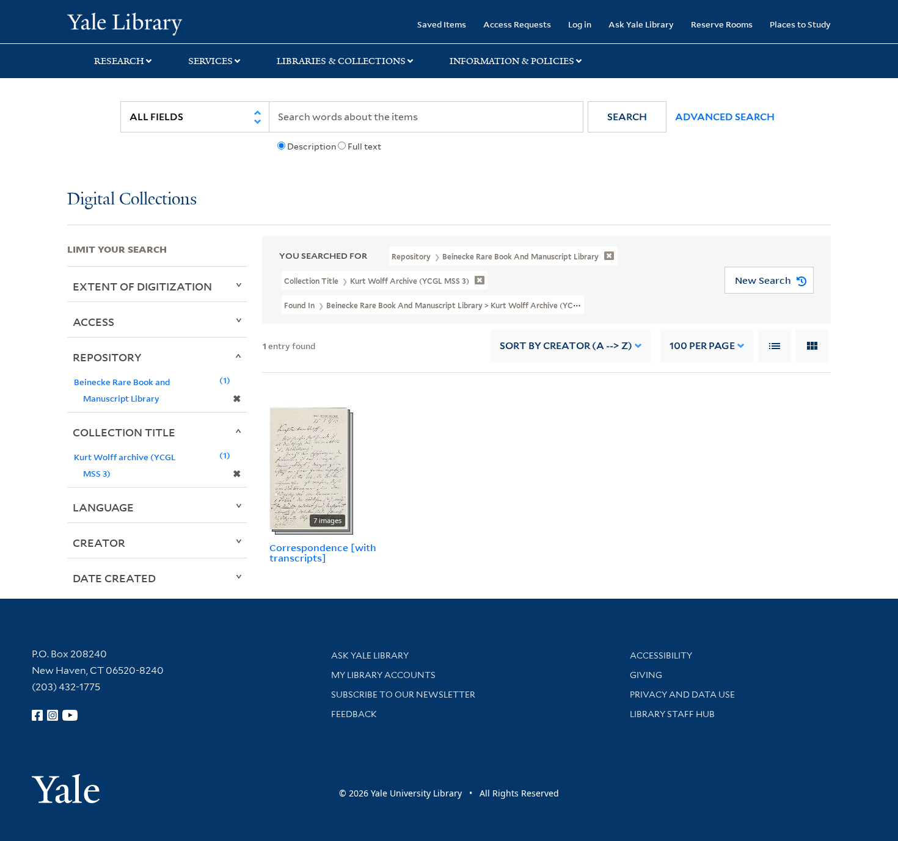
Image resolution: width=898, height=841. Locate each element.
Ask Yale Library (641, 24)
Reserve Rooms (722, 24)
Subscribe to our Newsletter (403, 694)
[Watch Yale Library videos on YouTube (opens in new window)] (70, 715)
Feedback (354, 714)
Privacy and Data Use (682, 694)
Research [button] (119, 61)
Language (103, 507)
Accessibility (661, 655)
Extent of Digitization (142, 286)
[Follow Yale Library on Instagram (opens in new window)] (52, 715)
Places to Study (800, 24)
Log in (579, 24)
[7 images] (308, 467)
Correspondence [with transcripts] (322, 552)
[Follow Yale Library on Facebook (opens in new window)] (37, 715)
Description (311, 146)
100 (702, 346)
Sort (566, 346)
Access (93, 321)
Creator (99, 542)
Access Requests (517, 24)
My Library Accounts (383, 675)
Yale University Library (124, 23)
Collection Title (124, 432)
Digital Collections (132, 199)
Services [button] (210, 61)
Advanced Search (725, 117)
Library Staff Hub (672, 714)
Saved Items (441, 24)
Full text (364, 146)
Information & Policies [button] (512, 61)
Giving (646, 675)
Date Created (114, 578)
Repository (107, 357)
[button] (627, 116)
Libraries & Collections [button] (341, 61)
